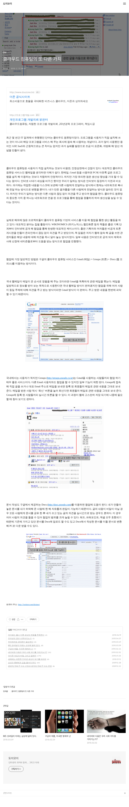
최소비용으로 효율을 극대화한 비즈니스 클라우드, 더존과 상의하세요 (49, 101)
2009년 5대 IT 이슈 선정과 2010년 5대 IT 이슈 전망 (30, 666)
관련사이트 (7, 793)
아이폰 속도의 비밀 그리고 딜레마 (22, 656)
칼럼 (10, 629)
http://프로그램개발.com (22, 115)
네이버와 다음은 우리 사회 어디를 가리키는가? (27, 652)
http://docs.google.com (59, 504)
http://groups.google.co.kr (60, 378)
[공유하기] (18, 619)
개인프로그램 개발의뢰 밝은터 (29, 119)
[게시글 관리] (22, 619)
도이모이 (7, 3)
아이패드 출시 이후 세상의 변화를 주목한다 (26, 635)
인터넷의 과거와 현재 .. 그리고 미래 (23, 762)
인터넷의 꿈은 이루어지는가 (20, 638)
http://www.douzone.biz (22, 92)
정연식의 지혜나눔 (10, 803)
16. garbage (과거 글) (12, 798)
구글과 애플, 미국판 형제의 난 (20, 649)
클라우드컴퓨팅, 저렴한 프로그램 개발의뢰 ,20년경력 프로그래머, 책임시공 (52, 123)
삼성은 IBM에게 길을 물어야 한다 (22, 662)
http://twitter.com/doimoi (29, 604)
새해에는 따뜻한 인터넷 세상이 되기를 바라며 (27, 659)
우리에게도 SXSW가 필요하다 (20, 642)
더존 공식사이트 (20, 96)
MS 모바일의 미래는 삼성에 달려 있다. (24, 645)
